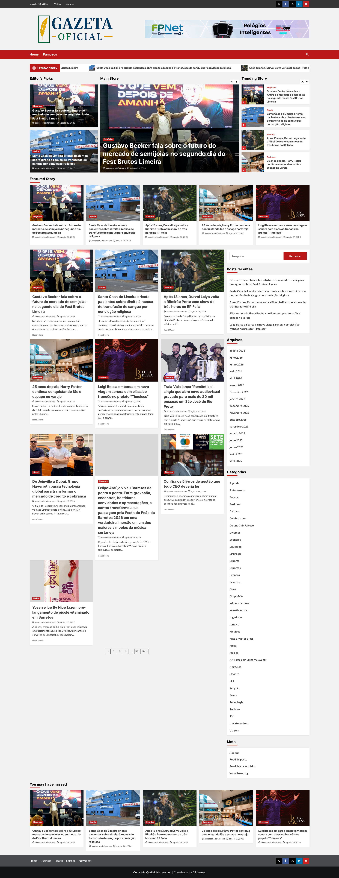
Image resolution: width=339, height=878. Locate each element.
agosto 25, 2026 (67, 622)
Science (70, 860)
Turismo (235, 709)
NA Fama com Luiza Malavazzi (248, 659)
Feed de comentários (243, 766)
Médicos (235, 631)
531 (137, 651)
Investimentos (238, 610)
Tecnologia (236, 702)
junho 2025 (236, 447)
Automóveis (237, 490)
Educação (236, 546)
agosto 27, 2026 (236, 233)
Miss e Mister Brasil (242, 638)
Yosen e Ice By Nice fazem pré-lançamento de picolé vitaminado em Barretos (60, 612)
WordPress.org (239, 773)
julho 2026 (236, 357)
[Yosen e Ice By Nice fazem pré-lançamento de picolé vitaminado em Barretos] (61, 581)
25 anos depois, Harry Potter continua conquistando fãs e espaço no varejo (284, 142)
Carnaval (235, 511)
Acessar (234, 752)
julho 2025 (236, 440)
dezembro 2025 (239, 405)
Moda (233, 645)
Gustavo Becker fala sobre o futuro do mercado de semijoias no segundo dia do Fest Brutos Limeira (60, 114)
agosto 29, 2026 (67, 123)
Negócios (37, 106)
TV (231, 716)
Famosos (50, 54)
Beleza (234, 497)
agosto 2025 (237, 433)
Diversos (271, 157)
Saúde (107, 139)
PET (232, 681)
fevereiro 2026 (239, 392)
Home (34, 54)
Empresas (235, 553)
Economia (236, 539)
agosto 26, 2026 (133, 537)
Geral (35, 472)
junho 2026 (236, 364)
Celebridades (238, 518)
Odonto (234, 673)
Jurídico (234, 624)
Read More (37, 334)
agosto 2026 (237, 350)
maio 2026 (236, 371)
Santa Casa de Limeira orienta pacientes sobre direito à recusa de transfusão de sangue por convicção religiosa (88, 67)
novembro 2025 (239, 412)
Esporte (234, 560)
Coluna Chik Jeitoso (242, 525)
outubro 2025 (238, 419)
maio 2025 (236, 454)
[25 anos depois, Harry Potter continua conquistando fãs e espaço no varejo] (253, 140)
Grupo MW (236, 596)
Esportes (235, 567)
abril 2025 (236, 461)
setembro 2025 (239, 426)
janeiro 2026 (237, 398)
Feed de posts (238, 759)
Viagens (235, 730)
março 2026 (237, 385)
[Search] (307, 54)
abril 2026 (236, 378)
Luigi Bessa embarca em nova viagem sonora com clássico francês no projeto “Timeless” (285, 164)
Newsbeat (85, 860)
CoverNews (181, 872)
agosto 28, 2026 (138, 168)
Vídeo (57, 3)
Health (59, 860)
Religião (234, 688)
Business (271, 135)
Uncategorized (239, 723)
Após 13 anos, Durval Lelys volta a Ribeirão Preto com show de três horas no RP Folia (225, 67)
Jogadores (236, 617)
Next (145, 651)
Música (234, 652)
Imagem (69, 3)
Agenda (234, 483)
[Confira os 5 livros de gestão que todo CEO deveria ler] (192, 455)
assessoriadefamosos (116, 168)
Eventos (271, 112)
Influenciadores (239, 603)
